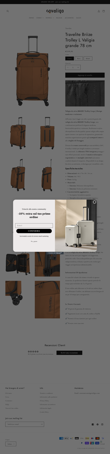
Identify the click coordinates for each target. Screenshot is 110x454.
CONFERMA (34, 231)
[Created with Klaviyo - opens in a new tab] (55, 253)
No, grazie (34, 241)
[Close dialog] (94, 202)
